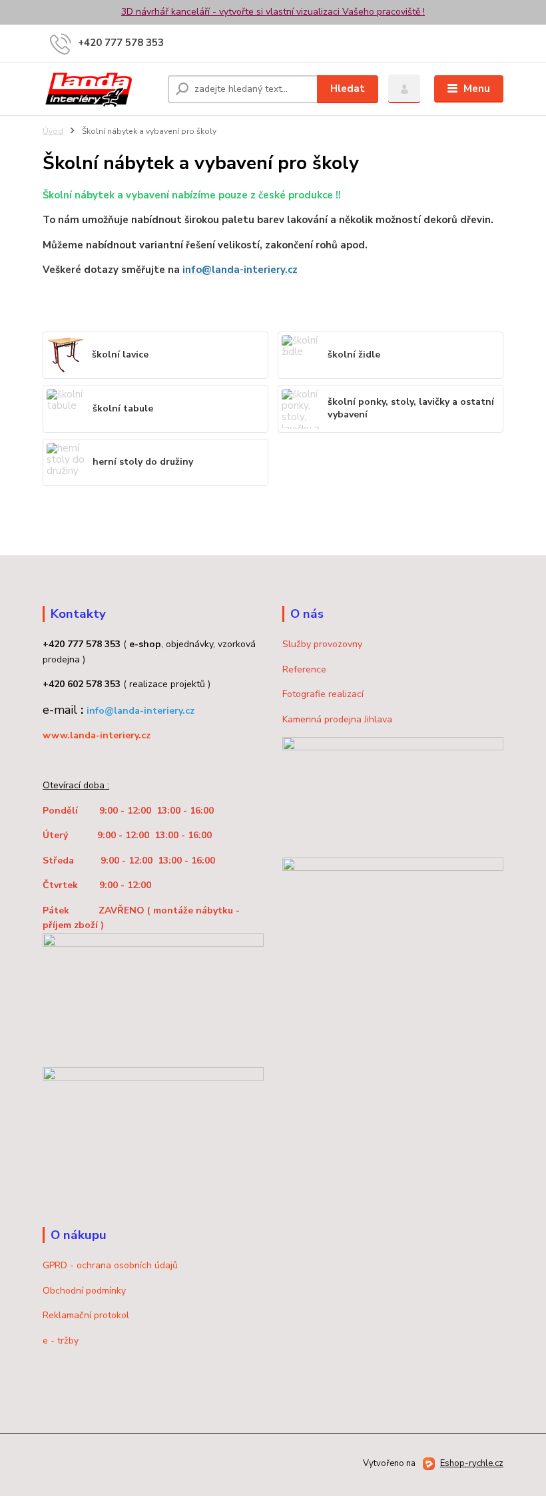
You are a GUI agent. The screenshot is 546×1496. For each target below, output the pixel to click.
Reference (304, 669)
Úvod (53, 131)
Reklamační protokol (86, 1315)
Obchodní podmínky (84, 1290)
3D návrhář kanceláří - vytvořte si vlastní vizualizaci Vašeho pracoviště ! (273, 11)
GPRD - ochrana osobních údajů (110, 1265)
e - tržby (61, 1340)
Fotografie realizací (323, 694)
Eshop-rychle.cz (471, 1463)
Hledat (347, 88)
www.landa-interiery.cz (96, 735)
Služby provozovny (322, 644)
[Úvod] (100, 89)
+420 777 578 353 (121, 42)
